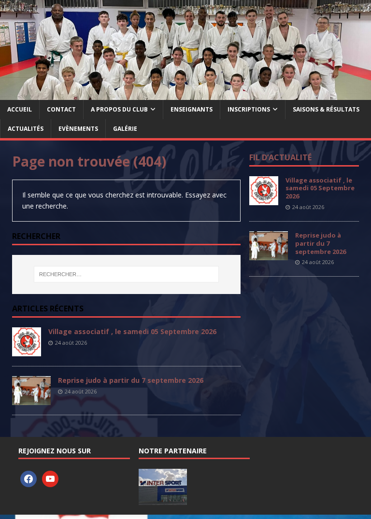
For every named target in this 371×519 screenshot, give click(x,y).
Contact (61, 109)
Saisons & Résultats (326, 109)
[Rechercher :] (126, 274)
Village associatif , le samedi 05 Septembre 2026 (132, 331)
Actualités (25, 129)
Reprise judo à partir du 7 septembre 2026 (130, 380)
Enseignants (192, 109)
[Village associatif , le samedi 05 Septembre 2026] (26, 350)
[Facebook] (28, 478)
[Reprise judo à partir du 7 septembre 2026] (31, 399)
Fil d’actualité (280, 157)
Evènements (78, 129)
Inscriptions (249, 109)
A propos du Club (119, 109)
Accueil (19, 109)
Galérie (125, 129)
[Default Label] (50, 478)
